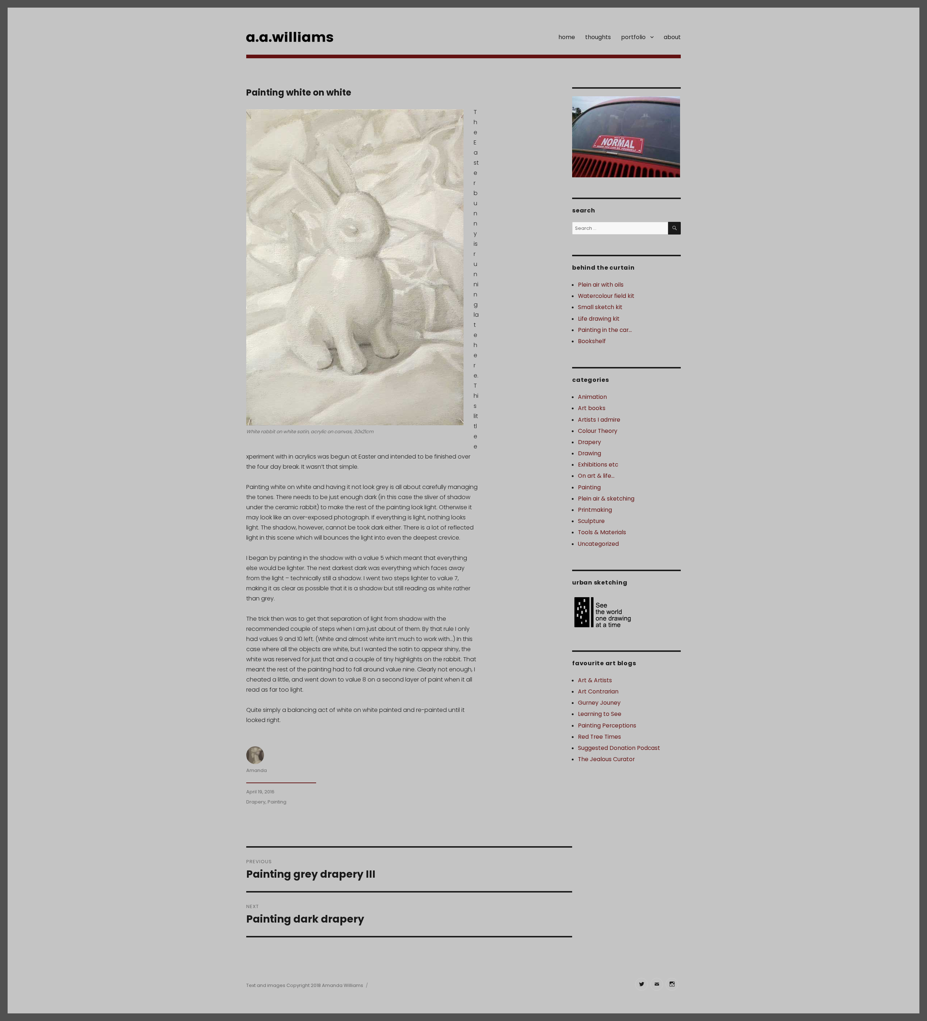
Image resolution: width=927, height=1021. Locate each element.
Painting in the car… (605, 330)
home (566, 37)
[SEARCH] (674, 228)
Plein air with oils (601, 284)
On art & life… (596, 476)
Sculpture (591, 521)
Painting (277, 801)
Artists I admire (599, 419)
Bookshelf (592, 341)
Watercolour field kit (606, 296)
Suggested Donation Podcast (619, 748)
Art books (591, 408)
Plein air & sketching (606, 498)
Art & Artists (595, 680)
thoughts (598, 37)
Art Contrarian (598, 691)
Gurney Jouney (599, 702)
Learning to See (599, 714)
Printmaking (595, 510)
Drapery (255, 801)
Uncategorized (598, 544)
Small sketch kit (600, 307)
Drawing (589, 453)
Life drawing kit (599, 318)
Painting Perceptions (607, 725)
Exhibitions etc (598, 464)
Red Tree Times (599, 737)
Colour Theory (597, 431)
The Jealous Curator (606, 759)
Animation (592, 397)
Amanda (256, 770)
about (672, 37)
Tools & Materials (602, 532)
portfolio (633, 37)
